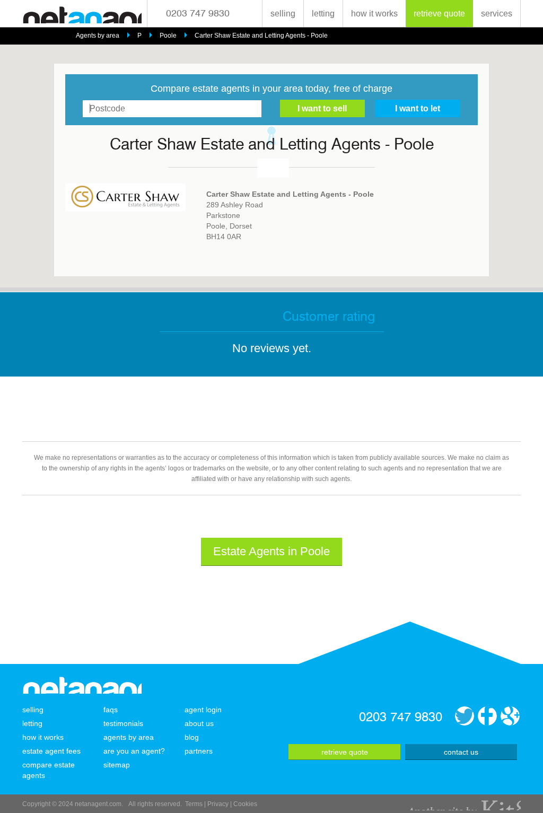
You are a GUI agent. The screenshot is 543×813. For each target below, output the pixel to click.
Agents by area (97, 35)
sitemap (116, 764)
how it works (374, 13)
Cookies (245, 804)
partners (199, 751)
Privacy (218, 804)
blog (192, 737)
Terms (194, 804)
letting (323, 13)
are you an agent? (134, 751)
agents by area (128, 737)
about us (199, 723)
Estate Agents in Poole (271, 551)
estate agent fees (51, 751)
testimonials (123, 723)
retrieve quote (439, 13)
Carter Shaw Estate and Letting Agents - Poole (261, 35)
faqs (110, 709)
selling (282, 13)
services (496, 13)
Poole (168, 35)
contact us (461, 752)
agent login (203, 709)
